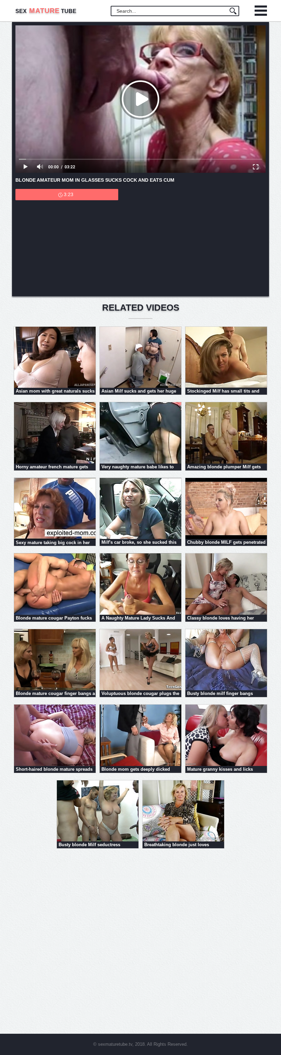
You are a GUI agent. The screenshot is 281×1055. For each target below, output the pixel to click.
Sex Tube (45, 11)
